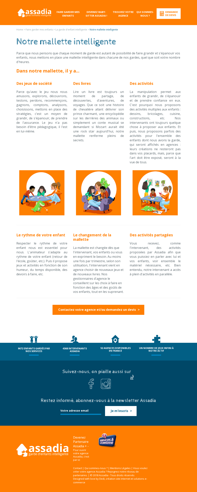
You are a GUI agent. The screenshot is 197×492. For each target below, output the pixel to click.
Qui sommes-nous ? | (96, 468)
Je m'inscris (119, 411)
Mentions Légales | (121, 468)
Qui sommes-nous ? (145, 13)
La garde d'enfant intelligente (71, 29)
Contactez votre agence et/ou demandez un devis (97, 310)
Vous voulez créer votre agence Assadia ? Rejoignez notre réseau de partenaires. (110, 471)
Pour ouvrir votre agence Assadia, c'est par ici (81, 455)
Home (19, 29)
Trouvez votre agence (123, 13)
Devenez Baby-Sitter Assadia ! (96, 13)
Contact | (78, 468)
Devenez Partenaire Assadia (80, 441)
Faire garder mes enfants (68, 13)
